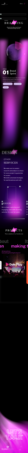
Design (7, 253)
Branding (11, 253)
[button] (23, 4)
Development (17, 253)
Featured (5, 251)
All (2, 251)
